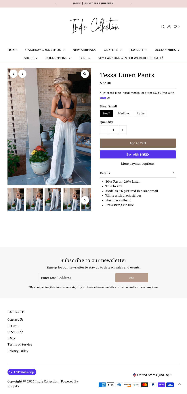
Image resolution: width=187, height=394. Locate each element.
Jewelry (137, 50)
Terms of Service (19, 344)
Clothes (111, 50)
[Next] (22, 74)
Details (105, 173)
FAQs (11, 338)
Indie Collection (46, 381)
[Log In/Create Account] (169, 26)
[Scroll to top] (179, 384)
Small (106, 113)
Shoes (29, 58)
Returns (13, 326)
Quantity (106, 122)
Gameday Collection (43, 50)
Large (142, 114)
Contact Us (15, 319)
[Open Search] (163, 26)
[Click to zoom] (85, 74)
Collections (57, 58)
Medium (123, 113)
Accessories (166, 50)
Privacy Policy (17, 351)
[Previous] (13, 74)
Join (131, 277)
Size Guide (15, 332)
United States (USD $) (153, 375)
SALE (83, 58)
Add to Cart (138, 143)
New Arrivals (84, 50)
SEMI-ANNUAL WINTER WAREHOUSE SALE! (130, 58)
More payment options (137, 163)
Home (12, 50)
